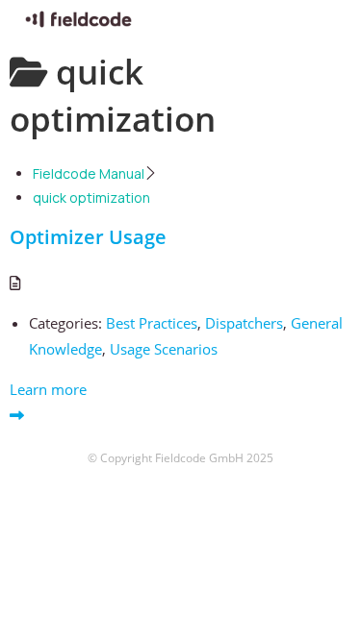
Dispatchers (244, 323)
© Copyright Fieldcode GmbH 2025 (180, 458)
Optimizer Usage (88, 237)
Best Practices (151, 323)
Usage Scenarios (164, 348)
